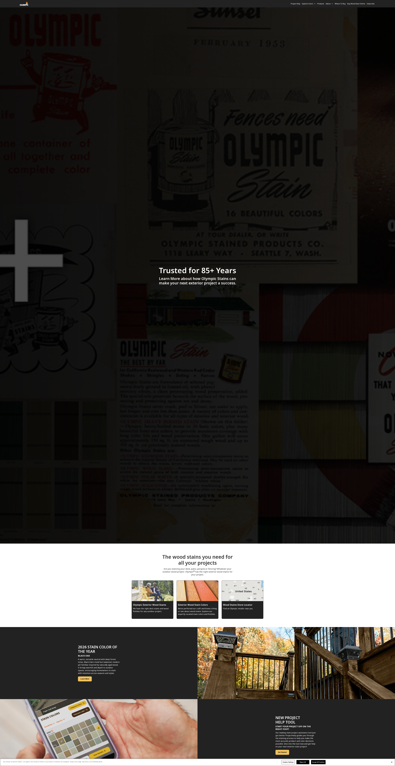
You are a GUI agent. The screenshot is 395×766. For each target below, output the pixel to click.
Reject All (303, 762)
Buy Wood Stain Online (356, 4)
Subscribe (370, 4)
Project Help (295, 4)
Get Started (282, 752)
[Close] (391, 762)
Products (320, 4)
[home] (24, 4)
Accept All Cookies (318, 762)
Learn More (84, 679)
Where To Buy (340, 4)
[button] (308, 3)
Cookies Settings (288, 762)
